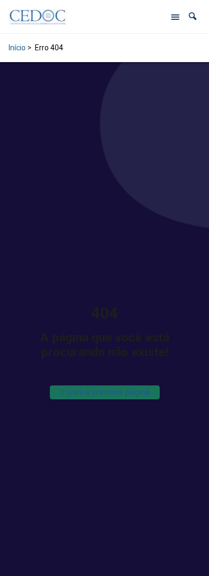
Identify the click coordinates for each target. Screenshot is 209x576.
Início (17, 47)
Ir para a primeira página (105, 392)
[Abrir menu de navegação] (175, 16)
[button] (192, 16)
